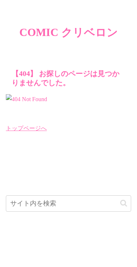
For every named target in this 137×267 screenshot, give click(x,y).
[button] (123, 203)
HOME (68, 244)
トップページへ (26, 128)
